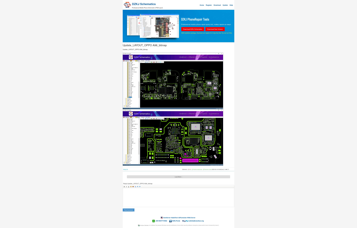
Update (225, 5)
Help (231, 5)
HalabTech (174, 218)
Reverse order (208, 169)
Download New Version (215, 29)
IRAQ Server (191, 218)
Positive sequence (197, 169)
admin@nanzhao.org (196, 221)
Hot (190, 169)
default (185, 169)
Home (202, 5)
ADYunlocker (182, 218)
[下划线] (129, 186)
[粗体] (124, 186)
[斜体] (126, 186)
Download (217, 5)
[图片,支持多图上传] (133, 186)
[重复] (140, 186)
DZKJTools (176, 221)
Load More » (178, 177)
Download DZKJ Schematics (192, 29)
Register (209, 5)
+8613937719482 (161, 221)
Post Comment (128, 210)
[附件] (135, 186)
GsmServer (167, 218)
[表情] (131, 186)
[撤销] (138, 186)
